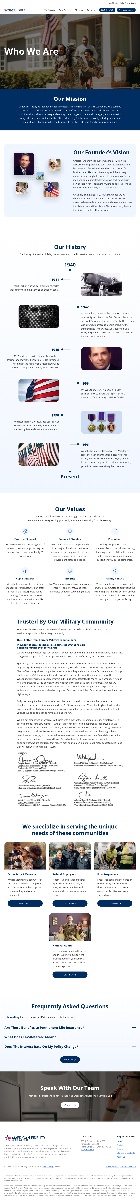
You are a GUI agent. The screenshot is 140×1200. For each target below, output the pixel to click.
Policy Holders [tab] (67, 1017)
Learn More (25, 903)
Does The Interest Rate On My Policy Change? (41, 1046)
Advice (120, 1145)
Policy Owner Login (128, 3)
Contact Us (70, 1105)
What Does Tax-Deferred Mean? (30, 1037)
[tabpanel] (70, 1037)
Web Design (48, 1166)
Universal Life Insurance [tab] (42, 1017)
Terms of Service (128, 1166)
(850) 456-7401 (87, 1149)
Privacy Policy (112, 1166)
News (119, 1141)
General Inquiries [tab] (15, 1017)
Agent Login (113, 3)
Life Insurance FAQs (126, 1153)
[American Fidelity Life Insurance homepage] (14, 10)
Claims (120, 1149)
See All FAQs (70, 1059)
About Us (121, 1157)
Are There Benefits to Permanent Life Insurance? (44, 1027)
